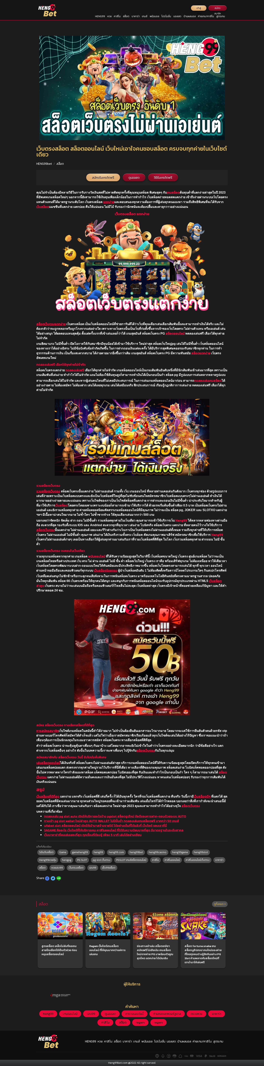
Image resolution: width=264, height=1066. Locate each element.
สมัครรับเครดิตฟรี (103, 177)
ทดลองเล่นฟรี (75, 370)
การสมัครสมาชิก (47, 730)
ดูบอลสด (134, 177)
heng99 (98, 852)
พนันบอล (154, 16)
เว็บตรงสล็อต (76, 868)
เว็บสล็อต (42, 206)
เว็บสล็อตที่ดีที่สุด (47, 796)
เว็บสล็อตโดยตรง (105, 570)
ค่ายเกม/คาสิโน (206, 16)
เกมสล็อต (173, 192)
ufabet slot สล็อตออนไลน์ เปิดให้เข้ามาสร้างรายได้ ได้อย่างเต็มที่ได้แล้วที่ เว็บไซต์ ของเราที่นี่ (105, 825)
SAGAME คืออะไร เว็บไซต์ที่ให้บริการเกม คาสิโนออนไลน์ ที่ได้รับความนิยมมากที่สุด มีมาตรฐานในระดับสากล (113, 830)
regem (140, 1022)
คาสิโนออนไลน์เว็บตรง (197, 860)
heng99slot (201, 852)
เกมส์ (144, 16)
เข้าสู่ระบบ (198, 8)
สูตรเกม (220, 16)
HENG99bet (44, 163)
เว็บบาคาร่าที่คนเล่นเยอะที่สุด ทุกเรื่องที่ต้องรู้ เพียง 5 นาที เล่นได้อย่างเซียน (92, 834)
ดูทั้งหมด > (220, 904)
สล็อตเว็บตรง (45, 529)
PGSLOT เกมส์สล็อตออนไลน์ (131, 860)
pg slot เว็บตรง (101, 860)
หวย (109, 16)
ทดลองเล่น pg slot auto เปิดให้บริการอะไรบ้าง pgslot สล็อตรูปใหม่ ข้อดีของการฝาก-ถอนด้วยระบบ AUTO (115, 816)
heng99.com (116, 852)
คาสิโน (117, 16)
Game (62, 852)
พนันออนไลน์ (96, 556)
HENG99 (100, 16)
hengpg (66, 860)
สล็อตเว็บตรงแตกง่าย (51, 324)
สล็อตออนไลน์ (175, 333)
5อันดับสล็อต (46, 852)
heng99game (180, 852)
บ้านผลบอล (190, 16)
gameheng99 (80, 852)
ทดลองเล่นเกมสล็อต (208, 380)
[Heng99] (47, 10)
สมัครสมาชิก (217, 8)
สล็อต (126, 16)
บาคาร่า (136, 16)
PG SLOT (82, 860)
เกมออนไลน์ (70, 1013)
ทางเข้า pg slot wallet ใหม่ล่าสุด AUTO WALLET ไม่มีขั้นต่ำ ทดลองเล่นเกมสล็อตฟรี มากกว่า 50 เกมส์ (111, 821)
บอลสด (177, 16)
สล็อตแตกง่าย (200, 353)
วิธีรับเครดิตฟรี (163, 177)
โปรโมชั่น (166, 16)
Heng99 (181, 520)
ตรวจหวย (196, 1013)
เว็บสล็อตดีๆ (202, 796)
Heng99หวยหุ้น (47, 860)
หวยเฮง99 (57, 868)
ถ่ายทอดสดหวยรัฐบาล (167, 1013)
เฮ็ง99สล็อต (108, 868)
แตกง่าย (108, 202)
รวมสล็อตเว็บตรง (48, 491)
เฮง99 (92, 868)
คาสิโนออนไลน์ (172, 860)
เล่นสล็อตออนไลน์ (48, 762)
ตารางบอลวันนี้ (134, 1013)
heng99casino (157, 852)
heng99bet (136, 852)
